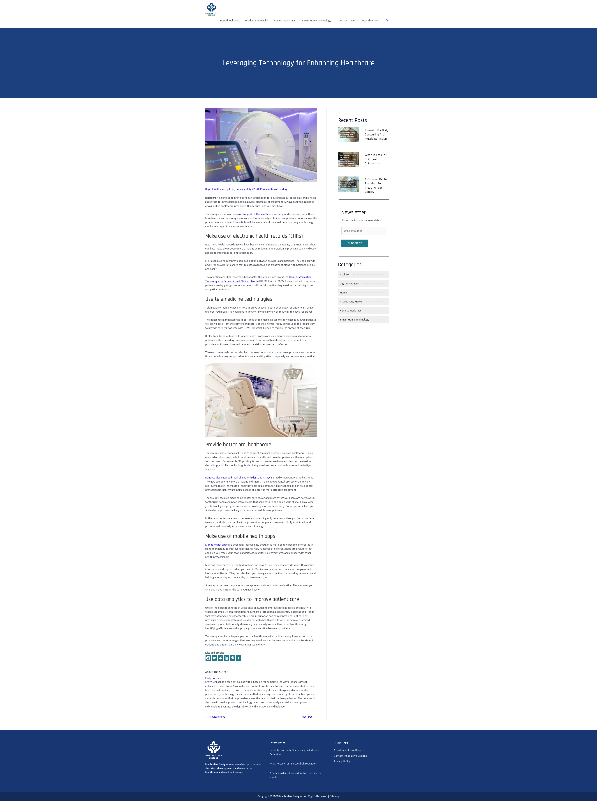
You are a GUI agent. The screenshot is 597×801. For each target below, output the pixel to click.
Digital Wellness (214, 189)
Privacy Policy (342, 761)
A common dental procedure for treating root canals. (376, 185)
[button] (387, 20)
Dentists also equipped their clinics (225, 477)
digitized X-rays (261, 477)
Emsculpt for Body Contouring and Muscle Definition (376, 134)
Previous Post (215, 716)
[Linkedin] (226, 658)
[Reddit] (220, 658)
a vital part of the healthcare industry (261, 214)
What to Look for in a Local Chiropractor (375, 159)
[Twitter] (214, 658)
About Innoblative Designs (349, 750)
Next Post (309, 716)
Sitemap (335, 796)
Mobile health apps (216, 544)
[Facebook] (208, 658)
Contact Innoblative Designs (350, 755)
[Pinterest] (232, 658)
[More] (238, 658)
